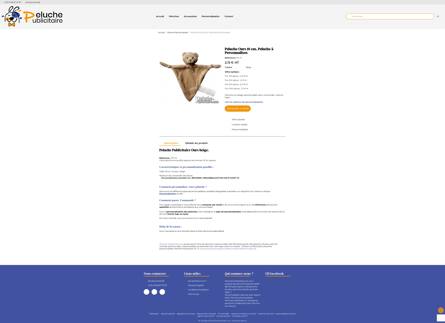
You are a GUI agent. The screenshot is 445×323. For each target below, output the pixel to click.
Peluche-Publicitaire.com (171, 244)
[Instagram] (442, 2)
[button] (238, 109)
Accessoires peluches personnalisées (214, 249)
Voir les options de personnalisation (244, 102)
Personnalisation (211, 16)
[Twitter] (438, 2)
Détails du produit (196, 143)
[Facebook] (434, 2)
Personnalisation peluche (244, 249)
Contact (228, 16)
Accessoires (190, 16)
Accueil (160, 16)
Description (171, 143)
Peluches (174, 16)
